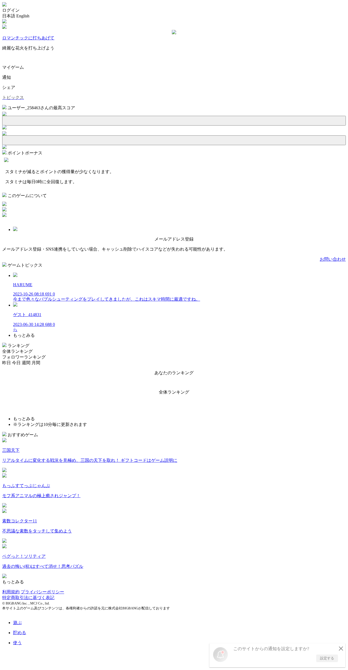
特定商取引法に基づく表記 (28, 597)
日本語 (8, 16)
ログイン (11, 10)
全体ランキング (17, 351)
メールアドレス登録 (174, 239)
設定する (327, 658)
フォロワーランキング (24, 357)
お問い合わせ (333, 259)
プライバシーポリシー (42, 592)
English (22, 16)
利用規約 (11, 592)
